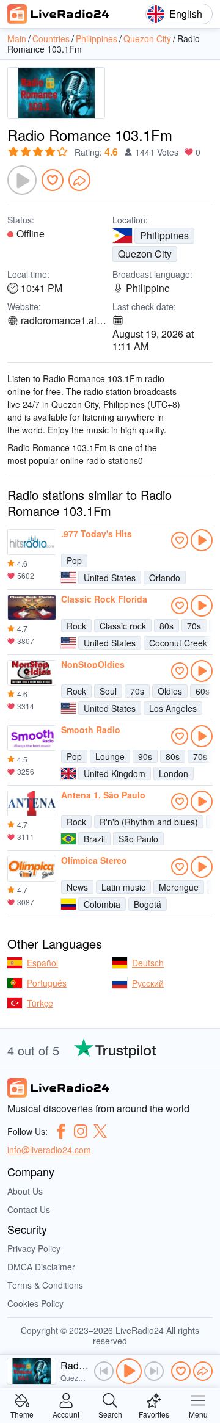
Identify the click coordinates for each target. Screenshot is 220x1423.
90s (145, 756)
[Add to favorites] (53, 180)
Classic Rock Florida (104, 599)
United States (110, 577)
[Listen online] (202, 540)
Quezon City (145, 254)
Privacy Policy (34, 1248)
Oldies (170, 691)
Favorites (154, 1413)
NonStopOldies (93, 664)
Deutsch (148, 963)
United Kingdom (114, 773)
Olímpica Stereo (94, 860)
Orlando (164, 577)
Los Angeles (173, 708)
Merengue (179, 887)
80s (167, 626)
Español (42, 963)
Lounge (110, 756)
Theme (22, 1413)
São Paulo (138, 839)
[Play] (22, 180)
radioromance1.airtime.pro (64, 320)
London (173, 773)
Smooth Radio (90, 729)
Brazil (94, 839)
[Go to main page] (58, 14)
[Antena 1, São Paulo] (31, 803)
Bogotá (147, 904)
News (77, 887)
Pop (74, 560)
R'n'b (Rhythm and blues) (149, 822)
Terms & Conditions (45, 1285)
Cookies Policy (35, 1303)
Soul (108, 691)
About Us (25, 1191)
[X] (100, 1131)
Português (47, 983)
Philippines (164, 235)
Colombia (102, 904)
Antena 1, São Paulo (103, 795)
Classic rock (123, 626)
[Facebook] (61, 1131)
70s (194, 626)
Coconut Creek (178, 643)
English (185, 14)
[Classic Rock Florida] (31, 607)
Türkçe (40, 1003)
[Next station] (154, 1371)
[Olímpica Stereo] (31, 869)
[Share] (79, 180)
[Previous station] (104, 1371)
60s (203, 691)
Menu (198, 1413)
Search (110, 1413)
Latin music (123, 887)
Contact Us (28, 1209)
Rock (76, 626)
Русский (148, 983)
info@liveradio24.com (49, 1149)
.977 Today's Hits (96, 533)
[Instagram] (80, 1131)
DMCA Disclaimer (41, 1267)
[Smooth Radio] (31, 738)
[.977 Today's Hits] (31, 542)
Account (66, 1413)
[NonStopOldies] (31, 673)
